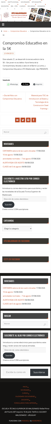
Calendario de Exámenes (25, 396)
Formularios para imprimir (25, 403)
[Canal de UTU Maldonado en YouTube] (17, 120)
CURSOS (22, 6)
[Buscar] (45, 133)
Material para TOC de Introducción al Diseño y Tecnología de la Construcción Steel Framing (38, 102)
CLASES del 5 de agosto (12, 167)
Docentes (25, 400)
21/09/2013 (9, 53)
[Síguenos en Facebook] (33, 120)
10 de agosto (8, 155)
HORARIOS (41, 6)
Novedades (25, 2)
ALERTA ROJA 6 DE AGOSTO (13, 163)
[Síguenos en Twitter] (23, 120)
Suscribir (8, 204)
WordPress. (37, 421)
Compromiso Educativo (18, 31)
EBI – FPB (14, 6)
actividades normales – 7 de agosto (17, 159)
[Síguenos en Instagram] (28, 120)
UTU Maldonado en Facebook (17, 241)
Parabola (26, 421)
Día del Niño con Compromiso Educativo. (12, 97)
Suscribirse (39, 372)
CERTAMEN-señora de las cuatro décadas (19, 151)
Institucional (13, 2)
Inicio (3, 2)
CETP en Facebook (12, 259)
